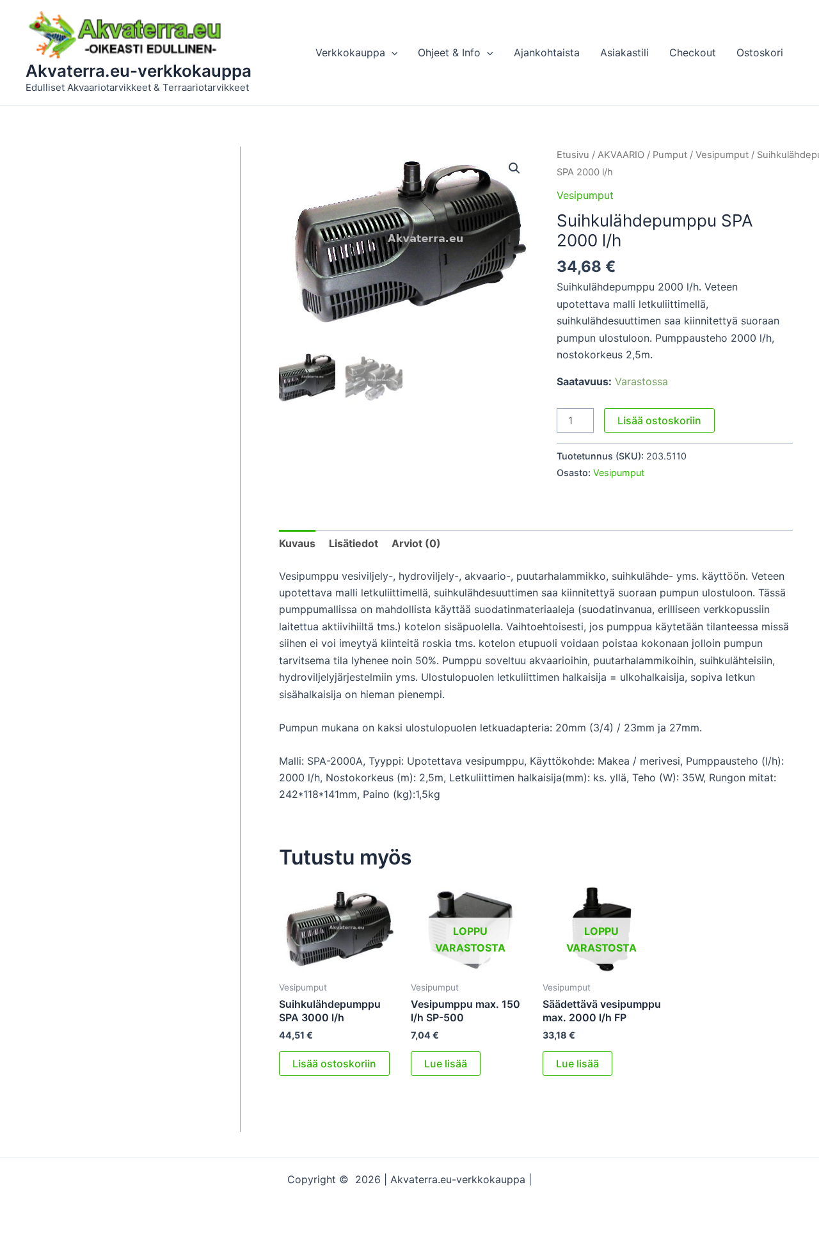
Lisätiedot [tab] (353, 543)
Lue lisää (445, 1063)
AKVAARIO (621, 155)
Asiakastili (624, 52)
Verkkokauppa (350, 52)
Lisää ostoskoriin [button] (334, 1063)
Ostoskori (759, 52)
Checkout (692, 52)
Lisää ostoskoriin (659, 420)
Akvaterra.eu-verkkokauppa (138, 71)
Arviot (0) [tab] (416, 543)
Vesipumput (722, 155)
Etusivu (573, 155)
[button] (391, 52)
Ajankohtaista (547, 52)
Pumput (670, 155)
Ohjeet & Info (449, 52)
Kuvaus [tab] (297, 543)
